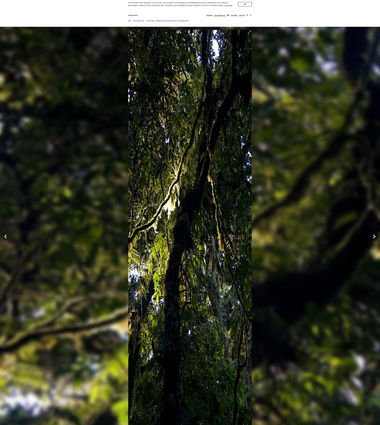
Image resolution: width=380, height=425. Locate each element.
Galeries (209, 15)
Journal (242, 15)
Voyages (234, 15)
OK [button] (245, 4)
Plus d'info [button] (228, 5)
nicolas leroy (133, 15)
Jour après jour (220, 15)
